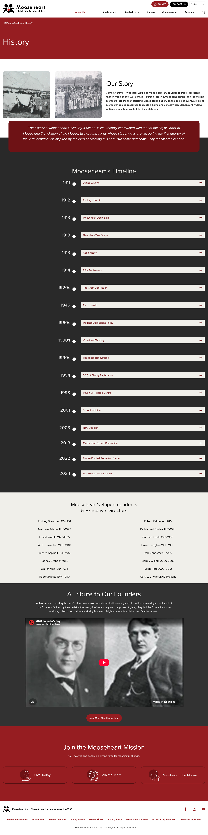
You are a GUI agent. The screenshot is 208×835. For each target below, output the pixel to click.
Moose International (17, 819)
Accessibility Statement (164, 819)
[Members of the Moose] (173, 775)
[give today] (35, 775)
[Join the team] (104, 775)
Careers (151, 12)
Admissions (130, 12)
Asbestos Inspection (190, 819)
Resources (190, 12)
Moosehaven (38, 819)
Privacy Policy (115, 819)
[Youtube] (203, 809)
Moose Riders (96, 819)
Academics (108, 12)
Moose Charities (57, 819)
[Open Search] (203, 12)
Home (6, 23)
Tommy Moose (77, 819)
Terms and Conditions (137, 819)
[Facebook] (185, 809)
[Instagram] (194, 809)
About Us (80, 12)
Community (168, 12)
